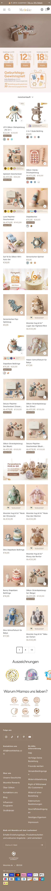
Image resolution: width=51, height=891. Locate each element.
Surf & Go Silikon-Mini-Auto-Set (12, 258)
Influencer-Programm (8, 804)
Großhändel (8, 810)
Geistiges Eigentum (37, 817)
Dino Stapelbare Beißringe (13, 550)
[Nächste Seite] (32, 650)
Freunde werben (36, 766)
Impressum (33, 822)
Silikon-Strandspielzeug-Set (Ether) (36, 405)
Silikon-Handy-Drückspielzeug (32, 171)
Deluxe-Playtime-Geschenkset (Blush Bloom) (34, 445)
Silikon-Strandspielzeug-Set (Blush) (13, 445)
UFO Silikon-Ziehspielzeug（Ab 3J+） (14, 128)
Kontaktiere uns (10, 792)
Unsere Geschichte (12, 777)
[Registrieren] (42, 845)
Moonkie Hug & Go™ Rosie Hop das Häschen (37, 514)
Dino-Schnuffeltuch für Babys (12, 631)
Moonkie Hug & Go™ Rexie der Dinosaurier (14, 514)
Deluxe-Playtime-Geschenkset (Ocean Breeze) (11, 405)
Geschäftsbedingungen (37, 811)
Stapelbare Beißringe (11, 364)
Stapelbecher (31, 217)
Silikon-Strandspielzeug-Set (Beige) (36, 591)
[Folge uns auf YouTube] (30, 737)
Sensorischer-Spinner (35, 257)
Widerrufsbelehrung (37, 779)
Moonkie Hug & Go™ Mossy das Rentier (34, 555)
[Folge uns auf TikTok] (12, 737)
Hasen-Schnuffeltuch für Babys (36, 361)
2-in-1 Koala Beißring (34, 131)
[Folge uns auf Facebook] (18, 737)
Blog (5, 797)
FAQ (30, 753)
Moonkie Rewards (11, 782)
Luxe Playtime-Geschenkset (9, 218)
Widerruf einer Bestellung (35, 794)
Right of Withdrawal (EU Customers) (37, 786)
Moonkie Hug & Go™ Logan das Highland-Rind (36, 324)
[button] (43, 9)
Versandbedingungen (37, 773)
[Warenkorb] (46, 9)
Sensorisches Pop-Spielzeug (11, 320)
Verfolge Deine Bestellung (35, 759)
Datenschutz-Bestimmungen (35, 802)
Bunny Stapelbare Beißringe (10, 591)
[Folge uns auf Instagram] (6, 737)
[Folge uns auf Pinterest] (24, 737)
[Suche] (9, 9)
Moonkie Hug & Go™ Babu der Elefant (36, 635)
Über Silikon (9, 787)
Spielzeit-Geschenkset (12, 174)
